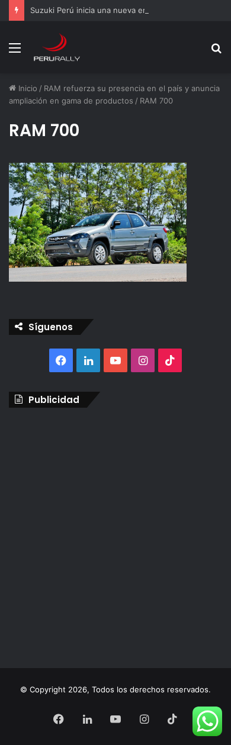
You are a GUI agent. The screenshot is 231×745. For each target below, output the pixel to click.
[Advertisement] (115, 535)
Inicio (26, 88)
